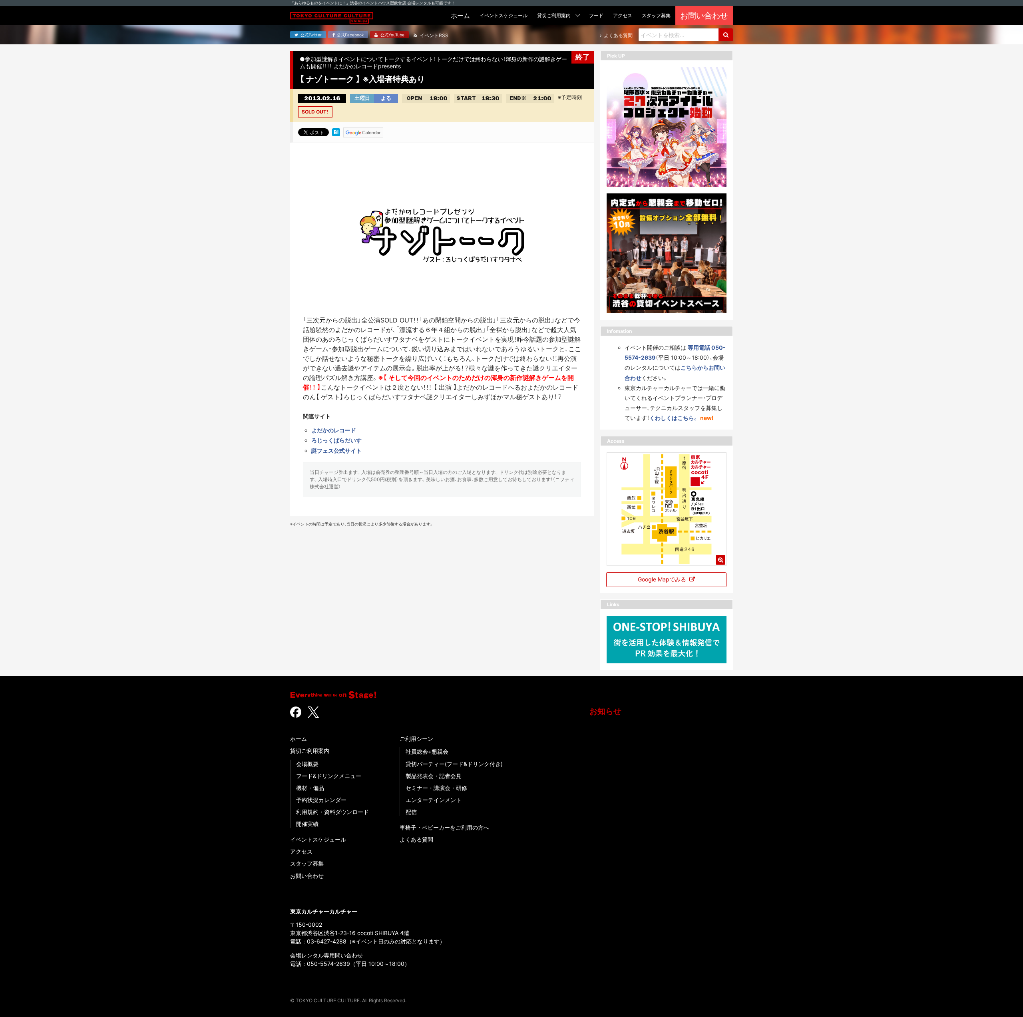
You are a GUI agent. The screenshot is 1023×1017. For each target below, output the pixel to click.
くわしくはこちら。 (674, 417)
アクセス (301, 851)
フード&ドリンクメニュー (328, 775)
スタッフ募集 (307, 863)
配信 (411, 811)
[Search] (725, 34)
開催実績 (307, 823)
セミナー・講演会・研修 (436, 787)
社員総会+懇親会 (427, 751)
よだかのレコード (333, 430)
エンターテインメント (434, 799)
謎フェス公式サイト (336, 450)
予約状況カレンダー (321, 799)
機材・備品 (310, 787)
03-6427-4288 (326, 941)
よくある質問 (416, 839)
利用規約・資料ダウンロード (332, 811)
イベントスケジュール (318, 839)
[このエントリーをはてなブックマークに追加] (336, 132)
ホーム (298, 738)
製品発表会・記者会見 (434, 775)
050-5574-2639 (328, 963)
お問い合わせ (307, 875)
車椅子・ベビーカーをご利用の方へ (444, 827)
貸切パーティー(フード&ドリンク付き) (454, 763)
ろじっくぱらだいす (336, 440)
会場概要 (307, 763)
